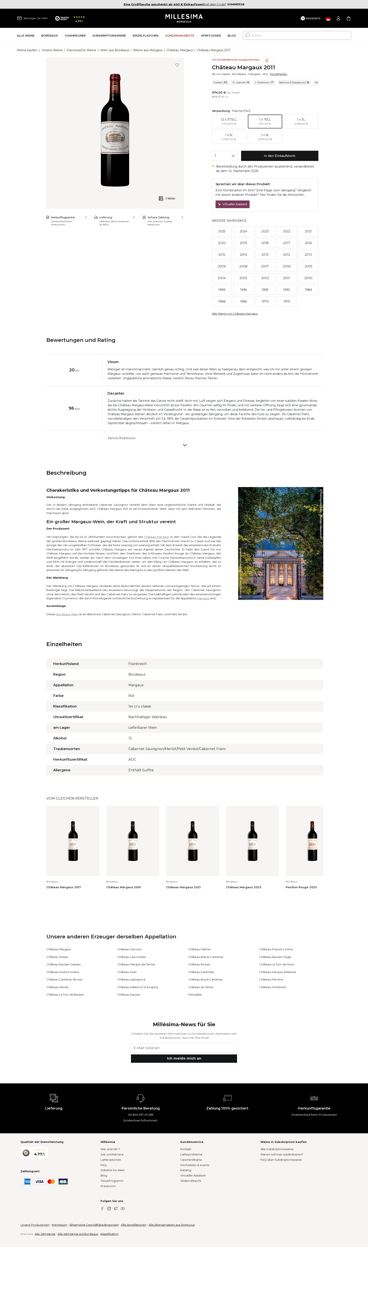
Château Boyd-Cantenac (205, 979)
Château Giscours (129, 949)
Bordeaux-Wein (67, 614)
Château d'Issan (57, 957)
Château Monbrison (272, 987)
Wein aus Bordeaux (114, 50)
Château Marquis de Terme (136, 964)
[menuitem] (25, 35)
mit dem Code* (175, 4)
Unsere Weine (52, 50)
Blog (104, 1175)
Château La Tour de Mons (276, 964)
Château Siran (127, 972)
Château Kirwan (199, 964)
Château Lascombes (131, 957)
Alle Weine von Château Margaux (235, 313)
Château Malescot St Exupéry (137, 987)
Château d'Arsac (57, 987)
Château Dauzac (129, 994)
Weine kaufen (27, 50)
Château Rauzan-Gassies (63, 964)
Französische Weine (81, 50)
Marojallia (194, 994)
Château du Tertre (200, 987)
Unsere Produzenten (34, 1224)
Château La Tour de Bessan (65, 994)
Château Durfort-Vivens (62, 972)
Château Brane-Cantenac (206, 957)
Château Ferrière (271, 979)
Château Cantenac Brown (64, 979)
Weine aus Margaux (147, 50)
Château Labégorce (131, 979)
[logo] (184, 18)
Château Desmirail (201, 972)
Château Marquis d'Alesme (277, 972)
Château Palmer (199, 949)
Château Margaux (180, 50)
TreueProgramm (112, 1180)
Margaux (255, 74)
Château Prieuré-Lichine (276, 949)
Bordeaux (239, 74)
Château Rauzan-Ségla (275, 957)
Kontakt (185, 1149)
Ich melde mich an (184, 1058)
